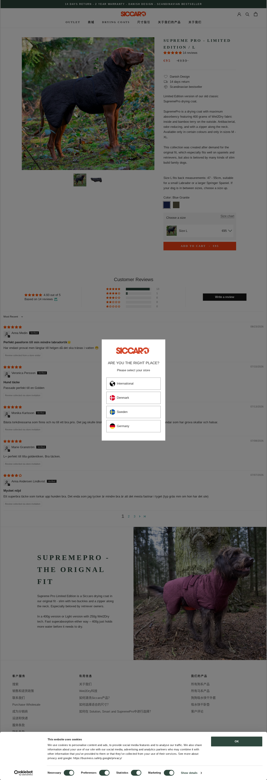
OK (237, 741)
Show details (189, 772)
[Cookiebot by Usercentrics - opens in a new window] (23, 773)
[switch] (104, 773)
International (125, 383)
